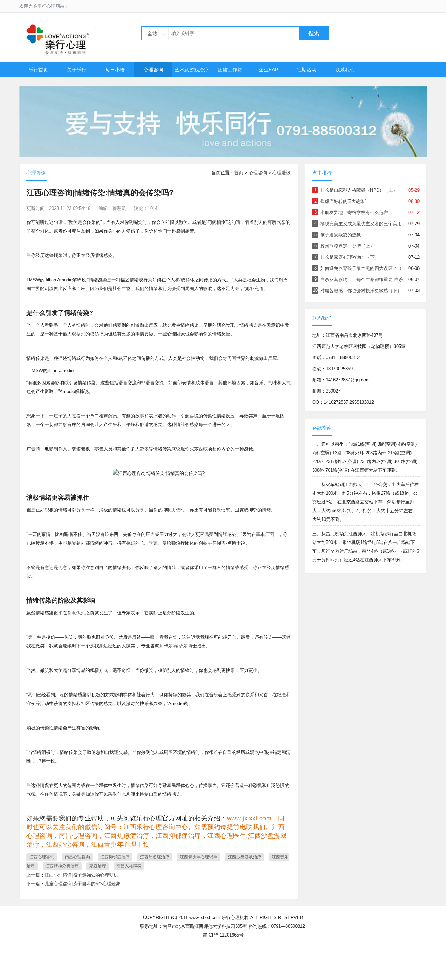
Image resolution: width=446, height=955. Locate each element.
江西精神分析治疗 (62, 866)
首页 (238, 172)
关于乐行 (76, 70)
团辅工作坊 (230, 70)
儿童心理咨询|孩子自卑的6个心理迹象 (83, 883)
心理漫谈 (281, 172)
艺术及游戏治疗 (192, 70)
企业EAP (268, 70)
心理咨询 (153, 70)
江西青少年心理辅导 (198, 857)
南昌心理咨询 (77, 857)
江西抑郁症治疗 (115, 857)
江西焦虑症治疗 (154, 857)
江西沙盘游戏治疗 (244, 857)
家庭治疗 (97, 866)
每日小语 (115, 70)
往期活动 (306, 70)
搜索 (314, 33)
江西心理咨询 (41, 857)
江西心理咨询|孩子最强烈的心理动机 (81, 875)
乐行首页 (38, 70)
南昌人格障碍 (128, 866)
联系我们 (345, 70)
